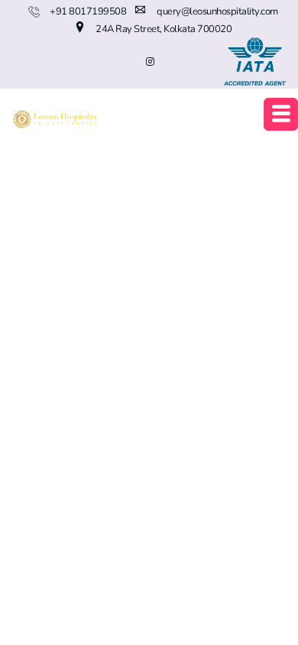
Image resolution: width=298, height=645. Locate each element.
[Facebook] (81, 61)
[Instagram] (149, 61)
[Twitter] (103, 61)
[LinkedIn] (126, 61)
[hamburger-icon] (281, 114)
